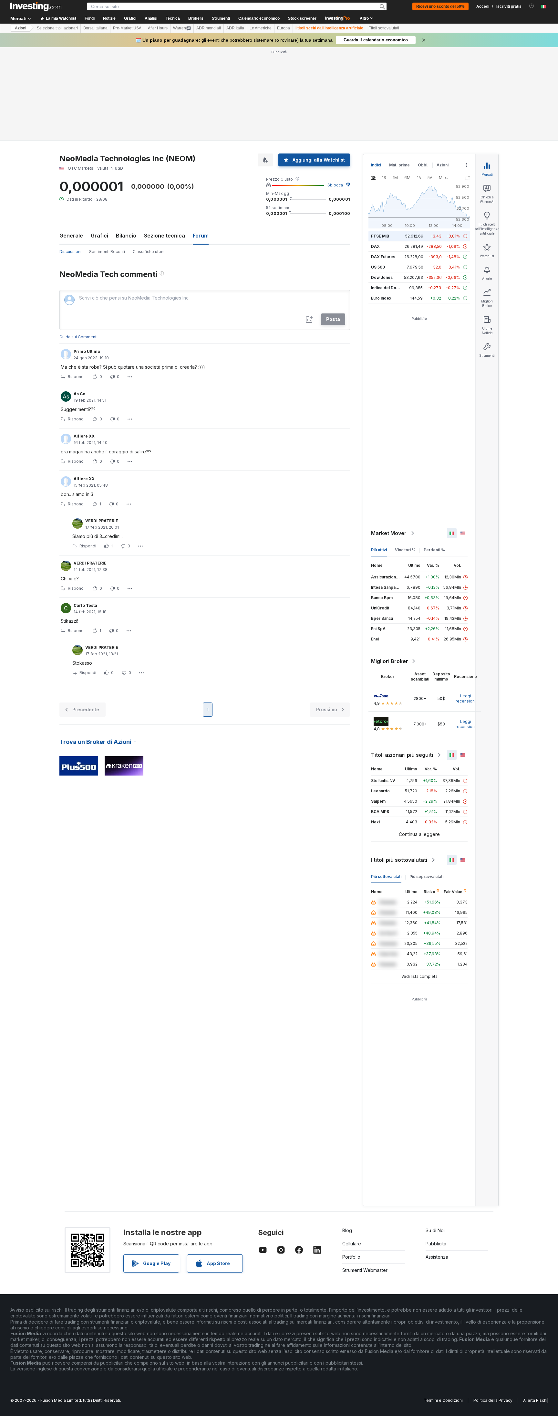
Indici (376, 165)
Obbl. (423, 165)
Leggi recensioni (466, 698)
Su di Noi (435, 1230)
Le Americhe (261, 28)
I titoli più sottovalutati (399, 860)
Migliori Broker (389, 661)
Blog (347, 1230)
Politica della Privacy (492, 1400)
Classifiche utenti (149, 251)
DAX (375, 246)
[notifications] (531, 6)
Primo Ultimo (87, 351)
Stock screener (302, 18)
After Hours (158, 28)
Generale (71, 235)
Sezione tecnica (164, 235)
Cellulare (351, 1243)
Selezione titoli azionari (57, 28)
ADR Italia (235, 28)
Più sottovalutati (386, 876)
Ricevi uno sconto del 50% (440, 6)
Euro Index (381, 298)
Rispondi (76, 376)
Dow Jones (382, 277)
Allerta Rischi (535, 1400)
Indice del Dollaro (388, 287)
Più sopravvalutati (426, 876)
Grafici (99, 235)
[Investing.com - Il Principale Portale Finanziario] (35, 6)
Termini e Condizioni (443, 1400)
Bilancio (126, 235)
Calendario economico (259, 18)
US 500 (378, 267)
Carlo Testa (85, 605)
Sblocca (335, 185)
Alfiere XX (84, 436)
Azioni (20, 28)
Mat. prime (399, 165)
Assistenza (437, 1257)
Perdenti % (434, 549)
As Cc (79, 393)
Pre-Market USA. (127, 28)
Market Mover (389, 533)
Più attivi (379, 549)
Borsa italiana (95, 28)
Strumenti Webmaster (365, 1270)
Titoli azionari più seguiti (402, 755)
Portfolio (351, 1257)
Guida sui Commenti (78, 336)
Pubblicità (436, 1243)
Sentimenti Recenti (107, 251)
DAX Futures (383, 256)
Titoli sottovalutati (384, 28)
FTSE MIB (380, 236)
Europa (283, 28)
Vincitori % (405, 549)
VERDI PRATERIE (101, 520)
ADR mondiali (208, 28)
